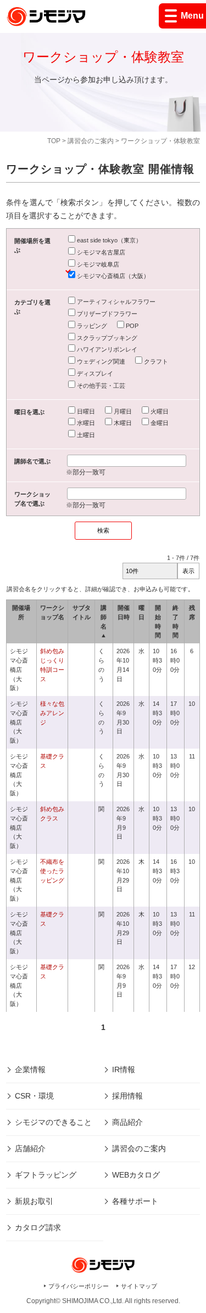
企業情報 (30, 1069)
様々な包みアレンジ (52, 713)
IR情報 (123, 1069)
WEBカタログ (136, 1174)
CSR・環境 (34, 1095)
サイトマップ (139, 1286)
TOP (53, 141)
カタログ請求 (38, 1227)
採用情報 (127, 1095)
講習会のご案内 (91, 141)
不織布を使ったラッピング (52, 871)
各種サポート (135, 1201)
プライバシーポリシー (78, 1286)
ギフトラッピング (45, 1174)
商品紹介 (127, 1122)
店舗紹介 (30, 1148)
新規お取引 (34, 1201)
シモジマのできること (53, 1122)
